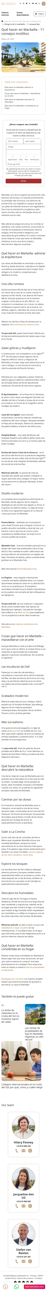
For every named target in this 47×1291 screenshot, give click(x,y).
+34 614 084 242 (23, 1146)
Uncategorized (35, 21)
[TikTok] (31, 1281)
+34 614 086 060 (23, 1201)
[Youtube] (33, 3)
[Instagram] (23, 3)
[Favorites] (20, 3)
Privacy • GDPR (36, 1276)
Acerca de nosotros (25, 1278)
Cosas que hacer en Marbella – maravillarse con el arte (22, 94)
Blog (24, 21)
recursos (15, 21)
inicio (5, 21)
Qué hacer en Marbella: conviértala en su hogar (21, 106)
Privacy (33, 171)
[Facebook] (29, 3)
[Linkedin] (23, 1281)
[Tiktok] (26, 3)
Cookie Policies (12, 173)
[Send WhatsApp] (16, 1286)
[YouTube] (27, 1281)
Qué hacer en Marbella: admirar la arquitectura (19, 88)
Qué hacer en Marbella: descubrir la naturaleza (19, 100)
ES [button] (44, 4)
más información (34, 1286)
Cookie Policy (10, 1278)
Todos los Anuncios (5, 13)
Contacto (38, 1278)
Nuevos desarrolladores (23, 13)
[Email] (36, 3)
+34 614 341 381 (23, 1256)
